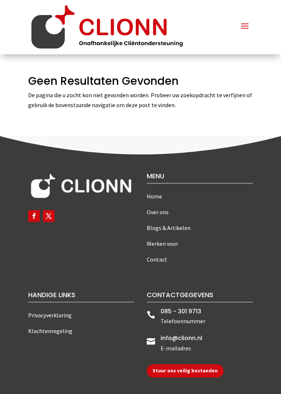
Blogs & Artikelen (169, 227)
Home (154, 196)
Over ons (158, 212)
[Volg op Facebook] (34, 216)
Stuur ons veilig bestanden (185, 370)
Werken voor (162, 243)
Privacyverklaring (50, 315)
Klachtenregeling (50, 331)
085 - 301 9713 (181, 311)
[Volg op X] (49, 216)
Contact (157, 259)
